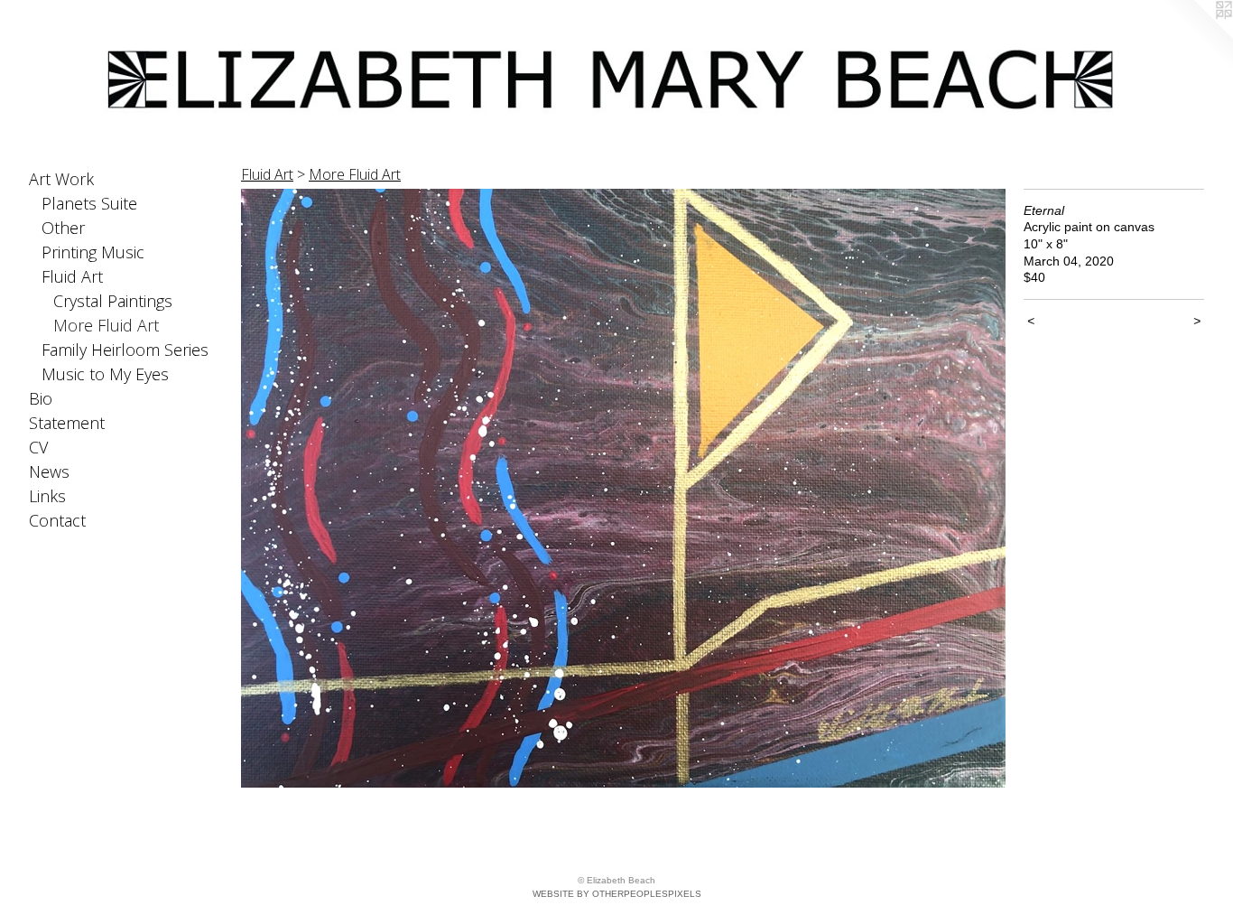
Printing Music (93, 252)
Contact (57, 520)
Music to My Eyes (105, 374)
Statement (67, 423)
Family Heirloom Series (125, 349)
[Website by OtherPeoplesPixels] (1197, 36)
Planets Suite (89, 203)
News (49, 471)
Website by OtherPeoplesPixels (617, 894)
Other (63, 227)
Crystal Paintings (112, 301)
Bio (40, 398)
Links (47, 496)
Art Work (61, 179)
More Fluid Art (106, 325)
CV (38, 447)
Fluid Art (72, 276)
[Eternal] (623, 489)
